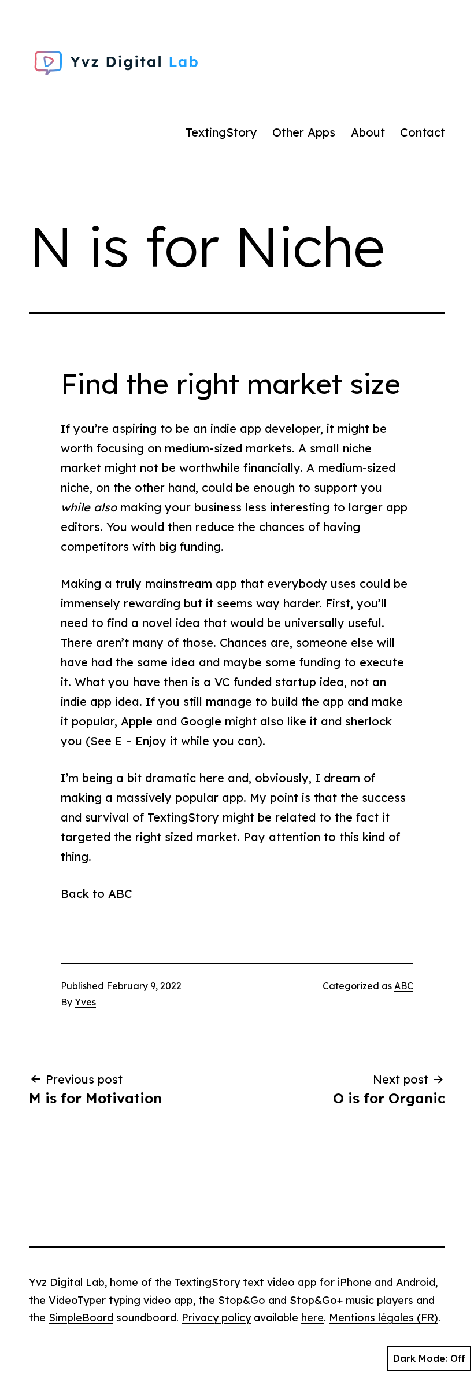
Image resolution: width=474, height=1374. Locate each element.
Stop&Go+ (316, 1300)
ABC (403, 986)
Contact (422, 132)
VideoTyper (77, 1300)
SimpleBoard (81, 1317)
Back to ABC (96, 893)
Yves (85, 1002)
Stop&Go (241, 1300)
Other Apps (303, 132)
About (368, 132)
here (312, 1317)
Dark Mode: (420, 1358)
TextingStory (221, 132)
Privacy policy (216, 1317)
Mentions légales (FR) (383, 1317)
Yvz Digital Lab (67, 1282)
